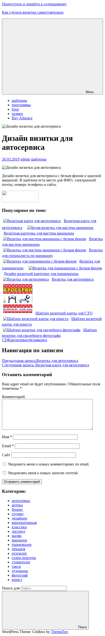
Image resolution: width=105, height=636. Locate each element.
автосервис (19, 340)
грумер (17, 514)
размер (17, 114)
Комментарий (13, 397)
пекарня (18, 549)
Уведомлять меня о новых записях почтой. (43, 473)
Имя (7, 437)
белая (33, 340)
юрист (17, 580)
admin (25, 159)
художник (20, 571)
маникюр (19, 540)
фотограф (20, 575)
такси (16, 566)
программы (21, 105)
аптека (17, 505)
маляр (16, 536)
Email (8, 446)
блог (15, 109)
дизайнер (19, 518)
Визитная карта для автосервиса (45, 365)
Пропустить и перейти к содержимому (34, 4)
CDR (6, 340)
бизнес (17, 509)
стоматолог (21, 562)
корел (42, 340)
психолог (19, 553)
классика (19, 527)
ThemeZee (59, 632)
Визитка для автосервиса (40, 361)
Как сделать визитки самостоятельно (32, 12)
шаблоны (19, 100)
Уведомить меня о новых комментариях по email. (48, 464)
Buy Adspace (22, 118)
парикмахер (22, 544)
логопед (18, 531)
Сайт (6, 455)
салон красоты (24, 558)
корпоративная (24, 523)
